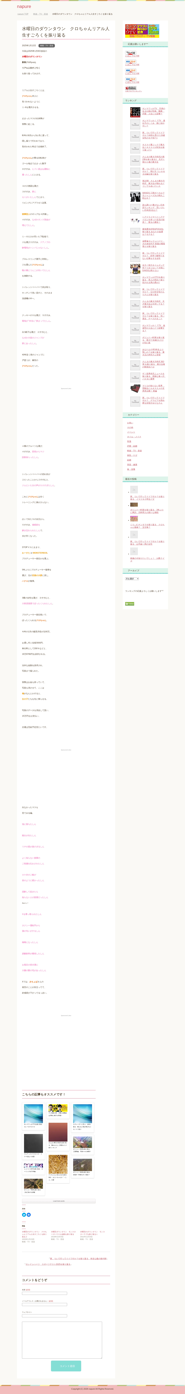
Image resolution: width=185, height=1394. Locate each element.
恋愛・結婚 (132, 446)
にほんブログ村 (132, 56)
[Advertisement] (66, 407)
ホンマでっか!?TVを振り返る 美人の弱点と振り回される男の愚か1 (153, 280)
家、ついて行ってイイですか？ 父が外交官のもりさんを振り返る (153, 292)
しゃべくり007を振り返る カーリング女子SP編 (33, 1170)
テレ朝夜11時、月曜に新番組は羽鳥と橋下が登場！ (58, 1114)
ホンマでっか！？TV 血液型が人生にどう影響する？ (153, 328)
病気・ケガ (132, 455)
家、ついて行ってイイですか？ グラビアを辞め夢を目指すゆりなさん (153, 400)
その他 (130, 427)
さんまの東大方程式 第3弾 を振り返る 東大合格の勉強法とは (153, 364)
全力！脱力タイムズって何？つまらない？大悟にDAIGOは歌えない (153, 268)
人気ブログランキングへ (133, 91)
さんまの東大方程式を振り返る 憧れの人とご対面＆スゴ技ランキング (58, 1145)
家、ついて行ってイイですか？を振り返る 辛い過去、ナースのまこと (153, 316)
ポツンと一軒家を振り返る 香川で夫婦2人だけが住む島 (153, 340)
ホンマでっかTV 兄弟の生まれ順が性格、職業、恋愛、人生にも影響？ (153, 111)
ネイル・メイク (134, 437)
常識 (129, 441)
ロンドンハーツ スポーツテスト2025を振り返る (48, 1264)
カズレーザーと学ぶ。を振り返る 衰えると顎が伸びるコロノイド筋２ (82, 1126)
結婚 (129, 460)
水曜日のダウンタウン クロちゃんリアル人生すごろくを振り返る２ (34, 1234)
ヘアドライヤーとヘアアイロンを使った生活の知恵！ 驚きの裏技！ (153, 219)
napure (24, 6)
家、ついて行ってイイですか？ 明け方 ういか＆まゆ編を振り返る (153, 171)
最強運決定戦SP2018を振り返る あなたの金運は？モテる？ (153, 231)
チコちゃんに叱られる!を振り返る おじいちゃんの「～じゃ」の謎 (58, 1177)
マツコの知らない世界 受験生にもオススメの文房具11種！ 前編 (153, 388)
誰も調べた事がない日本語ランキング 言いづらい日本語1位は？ (153, 207)
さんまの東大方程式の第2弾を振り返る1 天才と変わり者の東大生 (153, 159)
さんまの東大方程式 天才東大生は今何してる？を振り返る (153, 304)
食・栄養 (131, 469)
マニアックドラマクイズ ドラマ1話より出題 (33, 1155)
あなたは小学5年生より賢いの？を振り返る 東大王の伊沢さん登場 (153, 352)
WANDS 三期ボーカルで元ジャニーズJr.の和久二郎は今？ (153, 195)
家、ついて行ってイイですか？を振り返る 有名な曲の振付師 (78, 1259)
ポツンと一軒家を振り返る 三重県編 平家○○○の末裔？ (82, 1150)
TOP (24, 14)
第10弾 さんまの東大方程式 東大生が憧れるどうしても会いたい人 (153, 183)
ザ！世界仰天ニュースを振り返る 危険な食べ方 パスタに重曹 (154, 376)
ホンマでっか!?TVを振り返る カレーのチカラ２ (33, 1125)
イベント (131, 432)
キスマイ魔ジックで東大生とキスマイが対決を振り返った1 (153, 147)
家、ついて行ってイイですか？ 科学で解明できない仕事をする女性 (153, 255)
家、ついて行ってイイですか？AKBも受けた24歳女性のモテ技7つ (153, 135)
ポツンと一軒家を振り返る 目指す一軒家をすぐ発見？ (82, 1173)
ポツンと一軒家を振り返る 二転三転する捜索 (33, 1191)
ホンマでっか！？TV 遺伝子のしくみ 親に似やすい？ (153, 123)
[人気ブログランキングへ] (130, 89)
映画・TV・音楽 (46, 46)
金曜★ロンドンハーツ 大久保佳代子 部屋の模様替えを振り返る (153, 243)
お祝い (130, 423)
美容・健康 (132, 465)
